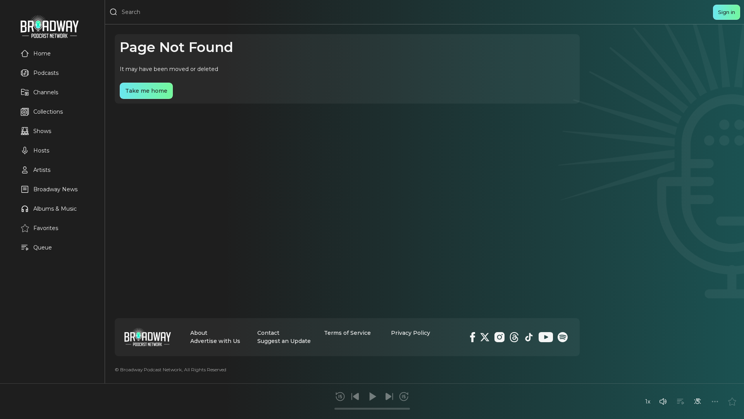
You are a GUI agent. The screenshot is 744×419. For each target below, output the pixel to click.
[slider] (372, 409)
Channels (45, 92)
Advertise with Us (215, 341)
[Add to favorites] (732, 401)
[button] (663, 401)
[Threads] (514, 337)
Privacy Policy (410, 332)
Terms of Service (347, 332)
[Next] (389, 396)
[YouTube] (546, 337)
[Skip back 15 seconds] (340, 396)
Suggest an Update (284, 341)
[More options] (715, 401)
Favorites (45, 228)
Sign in (726, 12)
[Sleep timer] (697, 401)
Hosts (41, 150)
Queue (42, 247)
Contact (268, 332)
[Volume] (663, 401)
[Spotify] (563, 337)
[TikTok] (529, 337)
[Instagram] (499, 337)
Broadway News (55, 189)
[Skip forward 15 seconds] (403, 396)
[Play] (372, 396)
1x (647, 401)
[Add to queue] (680, 401)
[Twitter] (485, 337)
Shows (42, 131)
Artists (41, 169)
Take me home (146, 90)
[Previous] (355, 396)
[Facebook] (472, 337)
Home (42, 53)
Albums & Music (55, 208)
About (198, 332)
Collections (48, 111)
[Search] (113, 12)
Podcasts (46, 72)
